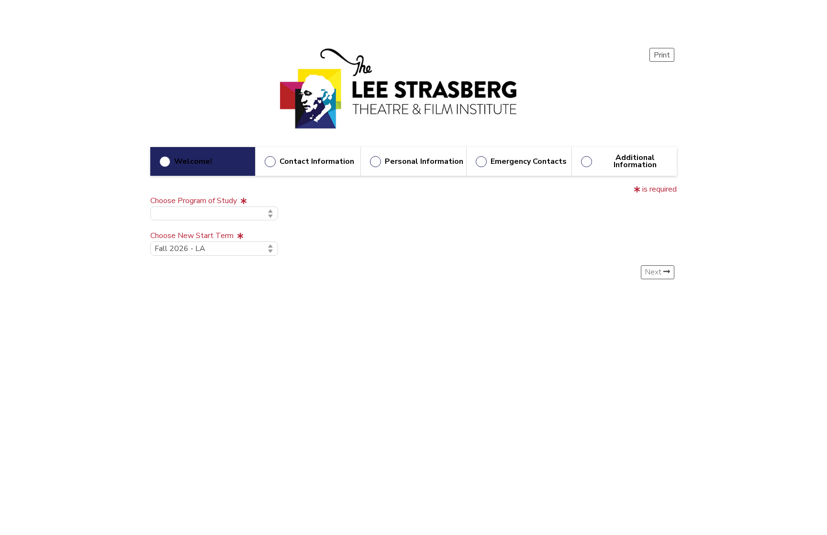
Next (654, 272)
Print (662, 55)
